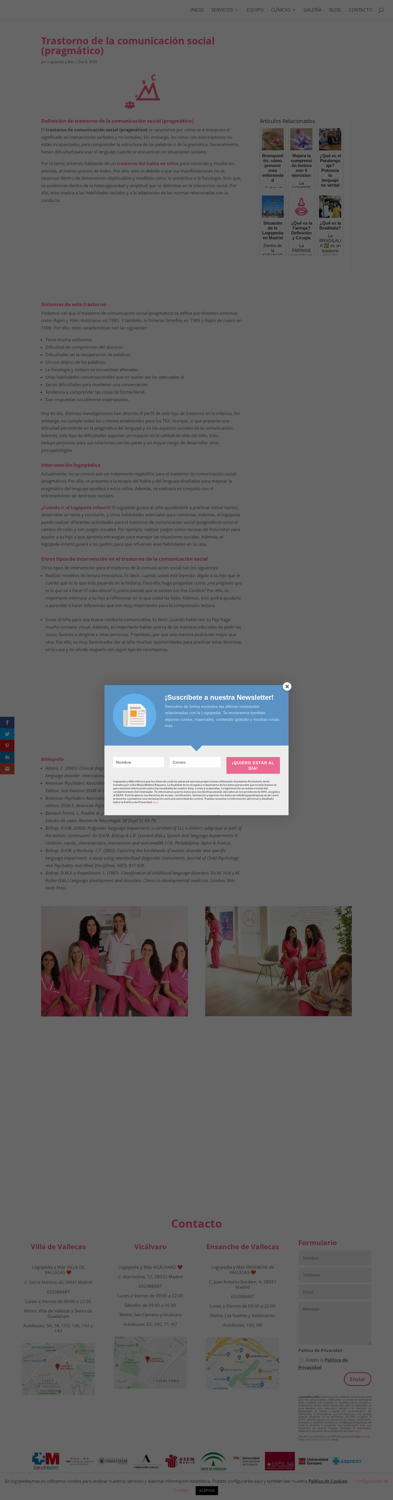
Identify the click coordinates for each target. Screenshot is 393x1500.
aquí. (155, 802)
